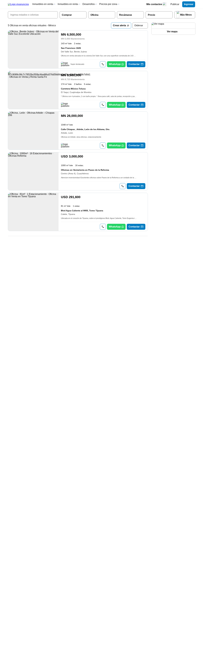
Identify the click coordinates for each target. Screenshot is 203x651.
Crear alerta (119, 25)
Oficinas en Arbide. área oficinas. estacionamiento (81, 137)
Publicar (174, 4)
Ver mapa (172, 31)
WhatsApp (115, 64)
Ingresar (188, 4)
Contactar (134, 64)
